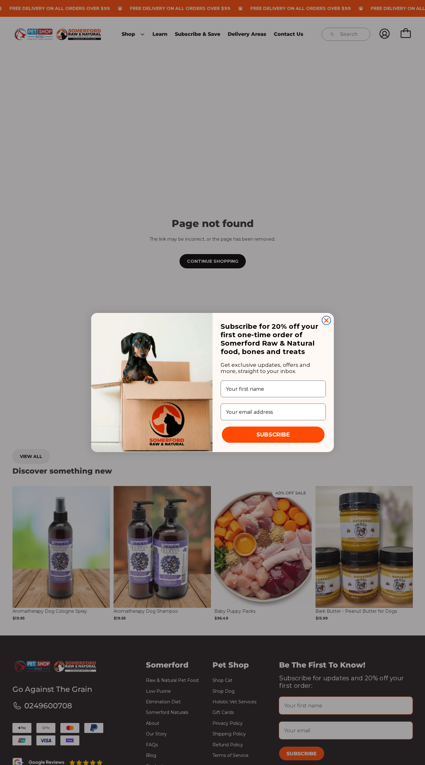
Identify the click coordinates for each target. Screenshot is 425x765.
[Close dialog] (326, 320)
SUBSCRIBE (273, 434)
